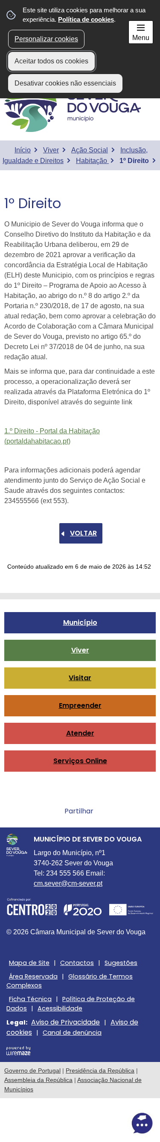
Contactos (77, 963)
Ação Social (89, 150)
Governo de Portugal (32, 1070)
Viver (51, 150)
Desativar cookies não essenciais (65, 83)
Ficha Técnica (30, 999)
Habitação (92, 160)
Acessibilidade (60, 1008)
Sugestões (121, 963)
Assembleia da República (38, 1079)
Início (23, 150)
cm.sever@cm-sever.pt (68, 883)
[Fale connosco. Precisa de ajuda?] (80, 1123)
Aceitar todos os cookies (51, 61)
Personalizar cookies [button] (46, 39)
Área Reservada (33, 976)
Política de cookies (86, 19)
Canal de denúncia (72, 1032)
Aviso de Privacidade (65, 1022)
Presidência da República (100, 1070)
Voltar (83, 533)
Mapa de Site (29, 963)
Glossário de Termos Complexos (69, 981)
